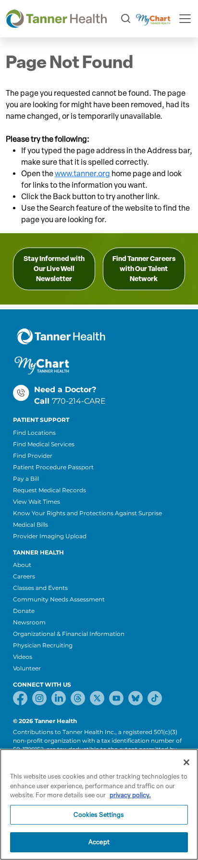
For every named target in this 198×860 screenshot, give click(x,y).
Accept (99, 842)
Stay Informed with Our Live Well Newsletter (54, 269)
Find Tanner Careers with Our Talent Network (143, 269)
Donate (24, 610)
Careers (24, 576)
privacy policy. (130, 795)
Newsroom (29, 622)
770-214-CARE (79, 401)
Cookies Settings (99, 814)
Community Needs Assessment (59, 599)
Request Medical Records (49, 490)
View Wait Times (36, 501)
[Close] (186, 762)
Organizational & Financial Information (68, 633)
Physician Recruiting (43, 645)
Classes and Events (40, 587)
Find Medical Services (43, 444)
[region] (99, 804)
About (22, 564)
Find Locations (34, 432)
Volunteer (27, 668)
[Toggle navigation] (185, 19)
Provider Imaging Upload (50, 536)
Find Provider (32, 455)
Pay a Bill (26, 478)
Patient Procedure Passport (53, 467)
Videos (22, 656)
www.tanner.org (82, 173)
